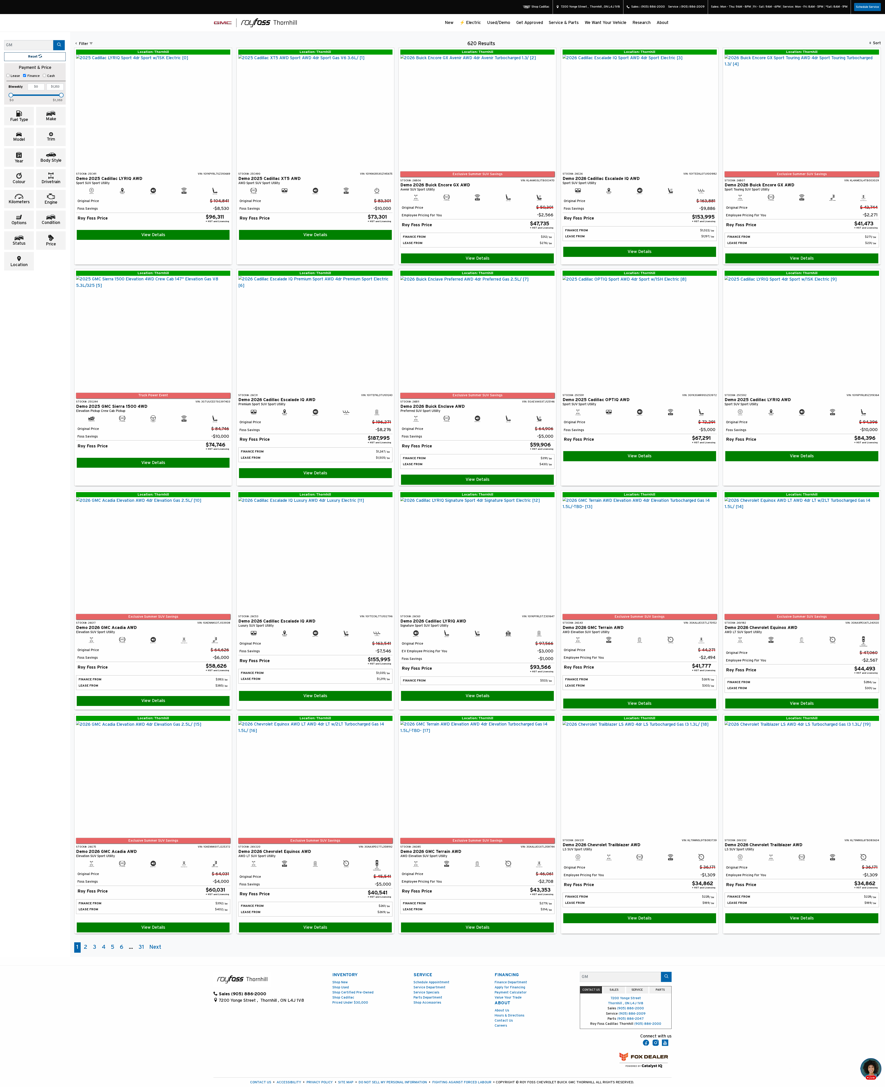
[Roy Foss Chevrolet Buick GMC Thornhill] (269, 22)
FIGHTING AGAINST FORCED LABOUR (461, 1082)
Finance (33, 76)
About (502, 1003)
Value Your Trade (508, 997)
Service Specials (426, 992)
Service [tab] (637, 989)
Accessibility (289, 1082)
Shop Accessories (427, 1002)
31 (141, 947)
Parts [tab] (660, 989)
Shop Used (340, 987)
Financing (507, 975)
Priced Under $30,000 (350, 1002)
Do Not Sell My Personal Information (393, 1082)
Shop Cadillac (343, 997)
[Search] (59, 45)
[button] (449, 22)
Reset (33, 56)
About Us (502, 1010)
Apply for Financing (510, 987)
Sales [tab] (614, 989)
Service (422, 975)
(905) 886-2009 (632, 1013)
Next (155, 947)
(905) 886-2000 (630, 1008)
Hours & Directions (509, 1015)
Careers (501, 1025)
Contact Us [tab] (591, 989)
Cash (51, 76)
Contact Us (504, 1020)
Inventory (345, 975)
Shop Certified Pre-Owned (353, 992)
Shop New (340, 982)
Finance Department (511, 982)
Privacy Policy (320, 1082)
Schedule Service (867, 7)
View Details (153, 235)
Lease (15, 76)
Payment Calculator (511, 992)
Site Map (345, 1082)
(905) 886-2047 (630, 1018)
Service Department (429, 987)
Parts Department (427, 997)
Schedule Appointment (431, 982)
